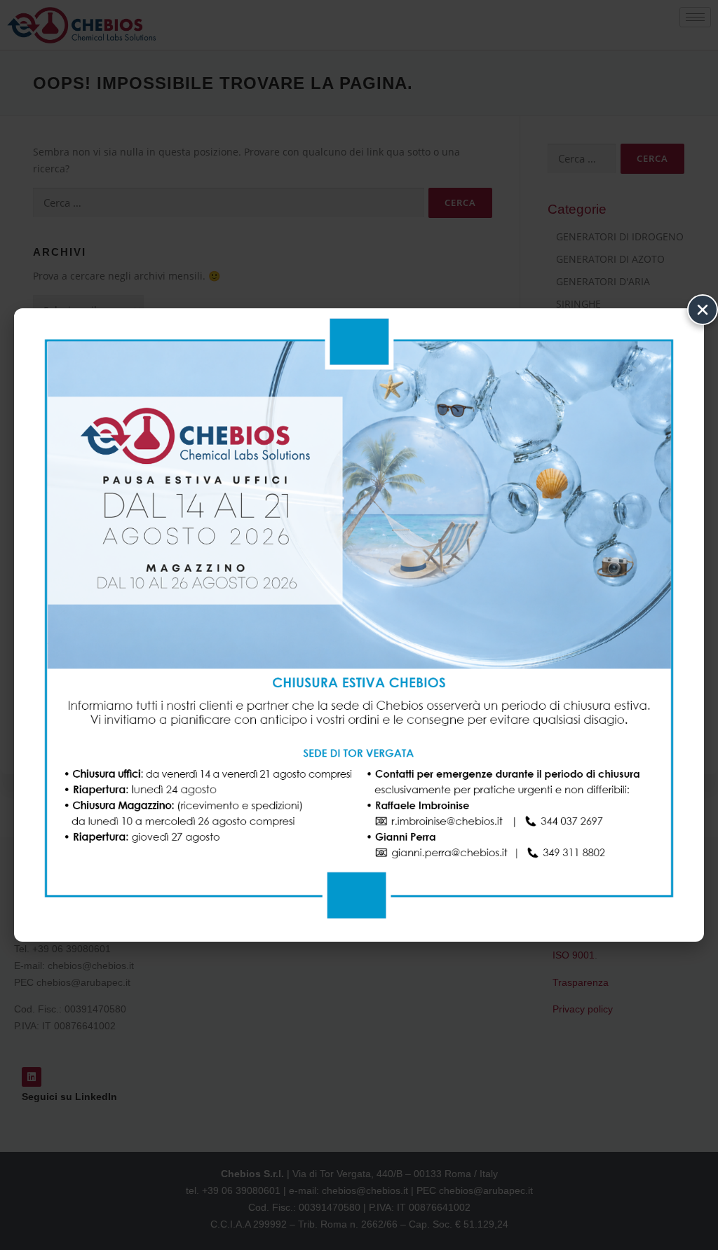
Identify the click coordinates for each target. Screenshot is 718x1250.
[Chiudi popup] (702, 309)
